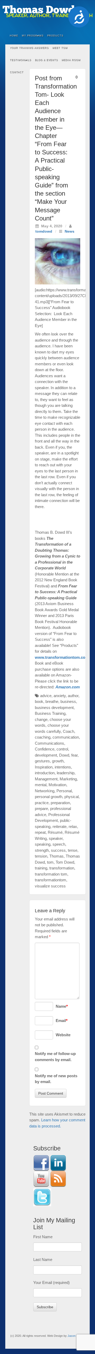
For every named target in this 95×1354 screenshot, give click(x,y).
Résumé (55, 832)
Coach (68, 731)
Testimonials (20, 60)
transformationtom (50, 880)
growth (58, 761)
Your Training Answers (29, 48)
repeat (40, 832)
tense (72, 850)
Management (46, 779)
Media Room (70, 60)
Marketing (68, 779)
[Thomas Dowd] (47, 11)
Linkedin (40, 24)
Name (62, 1006)
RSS (62, 24)
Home (14, 35)
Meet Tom (60, 48)
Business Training (50, 713)
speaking (42, 844)
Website (63, 1035)
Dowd (64, 755)
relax (73, 826)
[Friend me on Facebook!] (41, 1162)
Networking (44, 791)
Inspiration (44, 767)
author (73, 695)
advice (45, 695)
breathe (51, 701)
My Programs (33, 35)
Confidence (44, 749)
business (68, 701)
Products (55, 35)
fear (74, 755)
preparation (60, 802)
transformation (61, 868)
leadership (65, 773)
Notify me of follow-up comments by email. (55, 1056)
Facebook (33, 24)
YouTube (54, 24)
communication (66, 737)
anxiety (60, 695)
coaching (42, 737)
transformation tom (51, 874)
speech (59, 844)
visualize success (50, 886)
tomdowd (43, 231)
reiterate (59, 826)
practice (42, 802)
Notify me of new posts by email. (56, 1079)
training (41, 868)
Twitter (47, 24)
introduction (45, 773)
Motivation (57, 784)
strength (42, 850)
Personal (64, 791)
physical (71, 796)
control (62, 749)
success (58, 850)
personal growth (48, 796)
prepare (41, 808)
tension (41, 856)
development (46, 755)
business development (54, 707)
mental (40, 784)
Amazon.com (67, 687)
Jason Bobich (76, 1335)
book (39, 701)
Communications (49, 743)
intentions (63, 767)
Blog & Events (46, 60)
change (41, 719)
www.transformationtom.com (62, 657)
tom (50, 862)
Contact (16, 72)
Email (62, 1020)
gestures (42, 761)
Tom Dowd (65, 862)
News (69, 231)
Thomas (56, 856)
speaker (56, 838)
